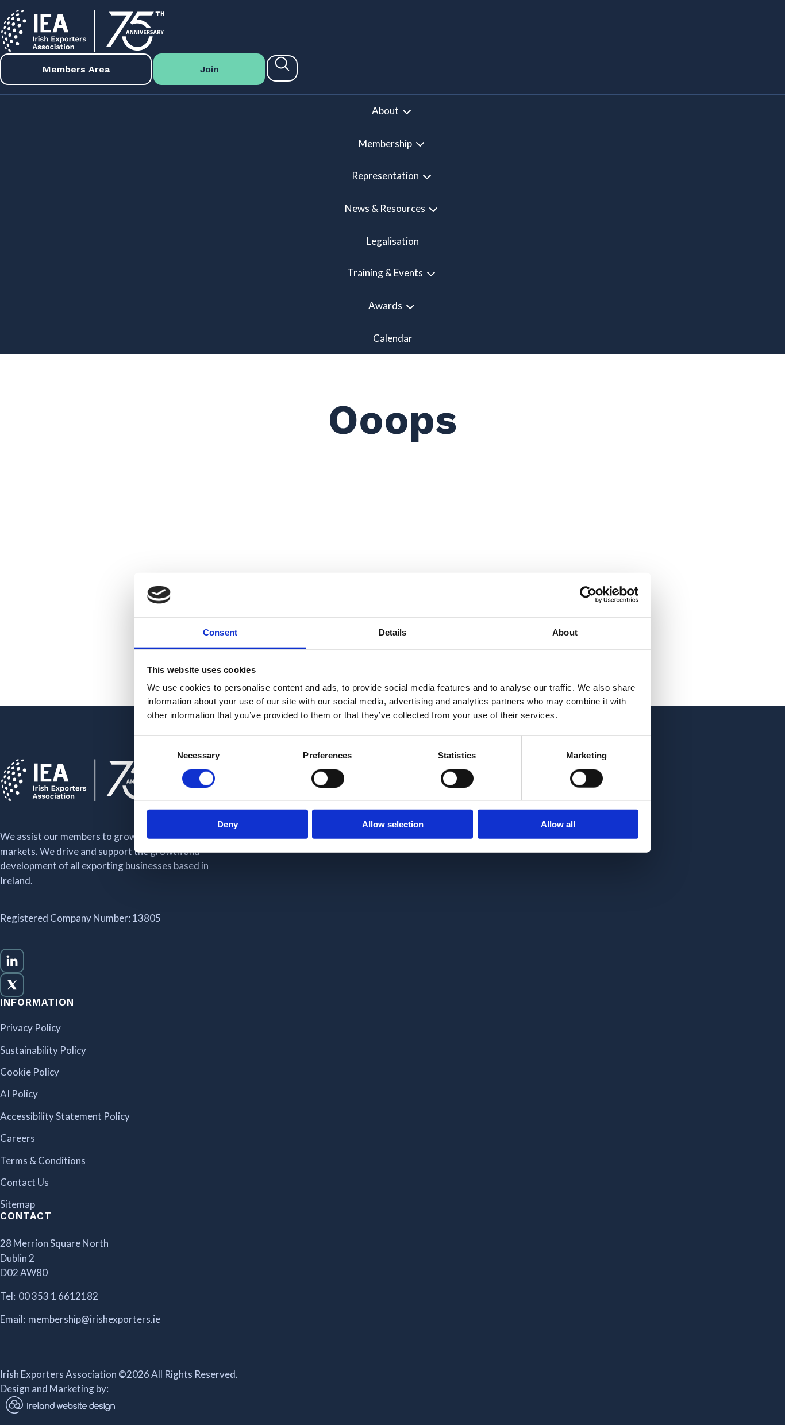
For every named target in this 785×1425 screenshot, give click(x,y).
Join (209, 69)
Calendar (393, 338)
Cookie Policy (29, 1072)
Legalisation (393, 241)
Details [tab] (393, 632)
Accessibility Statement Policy (65, 1116)
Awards (385, 305)
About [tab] (565, 632)
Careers (17, 1138)
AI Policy (19, 1094)
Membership (385, 143)
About (385, 111)
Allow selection (393, 824)
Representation (385, 176)
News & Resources (385, 208)
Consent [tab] (220, 632)
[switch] (327, 778)
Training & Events (385, 273)
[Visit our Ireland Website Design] (196, 1405)
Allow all (558, 824)
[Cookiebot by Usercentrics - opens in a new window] (588, 594)
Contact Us (24, 1182)
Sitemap (17, 1204)
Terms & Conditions (43, 1160)
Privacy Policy (30, 1028)
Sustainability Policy (43, 1050)
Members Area (76, 69)
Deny (227, 824)
